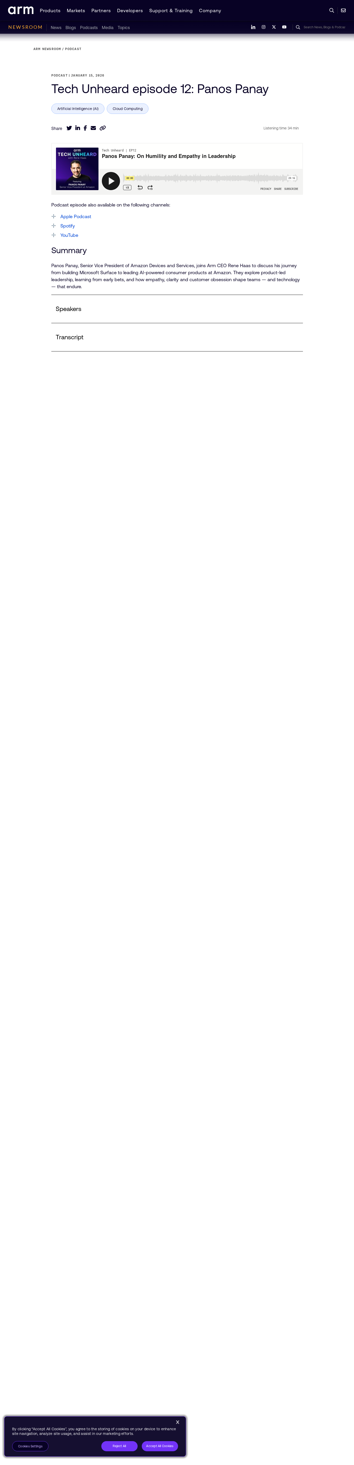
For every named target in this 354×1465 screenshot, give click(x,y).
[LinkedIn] (77, 128)
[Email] (93, 128)
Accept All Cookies (159, 1446)
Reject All (119, 1446)
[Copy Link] (103, 128)
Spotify (67, 226)
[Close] (177, 1422)
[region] (95, 1436)
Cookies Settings (30, 1446)
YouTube (69, 235)
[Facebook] (85, 128)
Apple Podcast (75, 216)
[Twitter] (69, 128)
